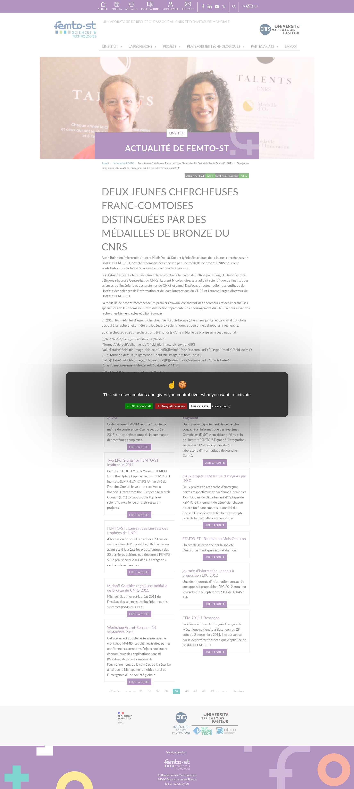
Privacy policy (220, 406)
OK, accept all (140, 406)
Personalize (200, 406)
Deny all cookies (172, 406)
